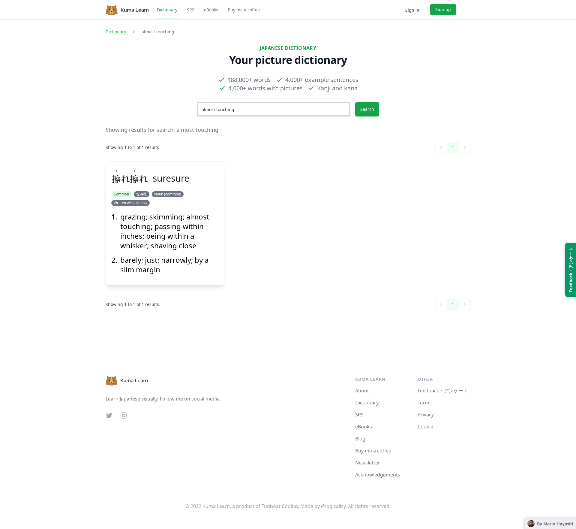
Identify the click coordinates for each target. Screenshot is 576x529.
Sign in (412, 10)
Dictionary (167, 10)
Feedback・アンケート (443, 390)
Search (367, 109)
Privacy (426, 414)
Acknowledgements (377, 474)
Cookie (425, 426)
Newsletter (367, 462)
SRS (190, 10)
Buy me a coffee (244, 10)
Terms (425, 402)
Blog (360, 438)
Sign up (443, 9)
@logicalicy (333, 506)
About (362, 390)
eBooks (211, 10)
